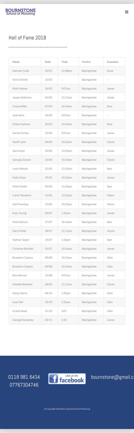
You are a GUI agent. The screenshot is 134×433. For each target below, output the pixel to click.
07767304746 (24, 385)
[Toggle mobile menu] (127, 12)
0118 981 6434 (24, 377)
